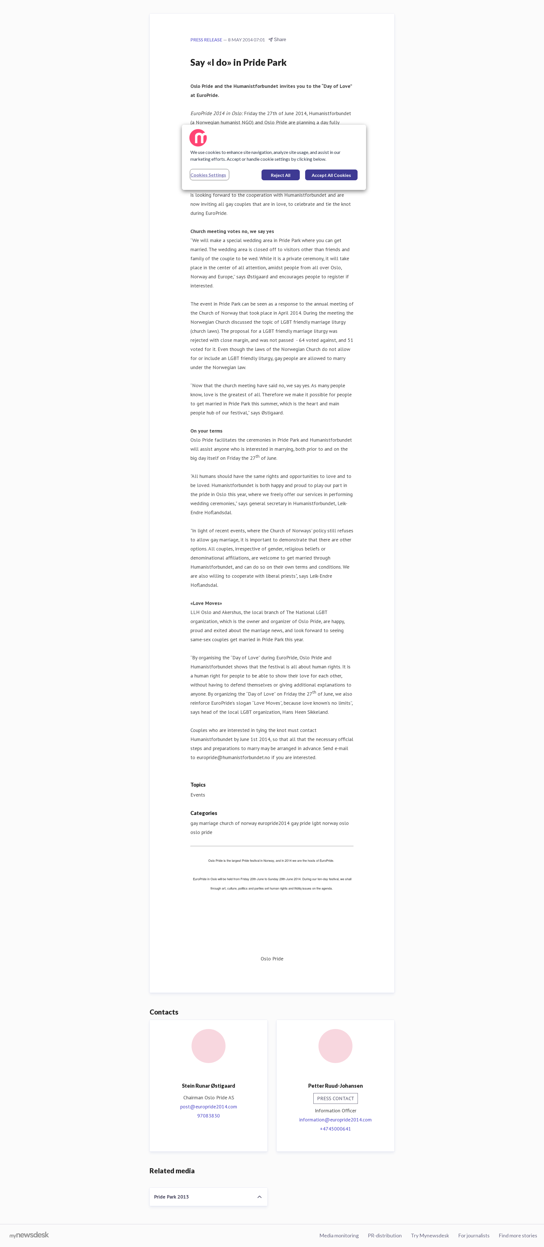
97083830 (208, 1115)
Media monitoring (339, 1235)
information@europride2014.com (335, 1119)
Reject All (280, 175)
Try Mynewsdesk (430, 1235)
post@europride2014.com (208, 1106)
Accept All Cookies (331, 175)
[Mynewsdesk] (29, 1235)
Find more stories (518, 1235)
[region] (274, 157)
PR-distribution (385, 1235)
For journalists (474, 1235)
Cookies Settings (208, 174)
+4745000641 (335, 1128)
